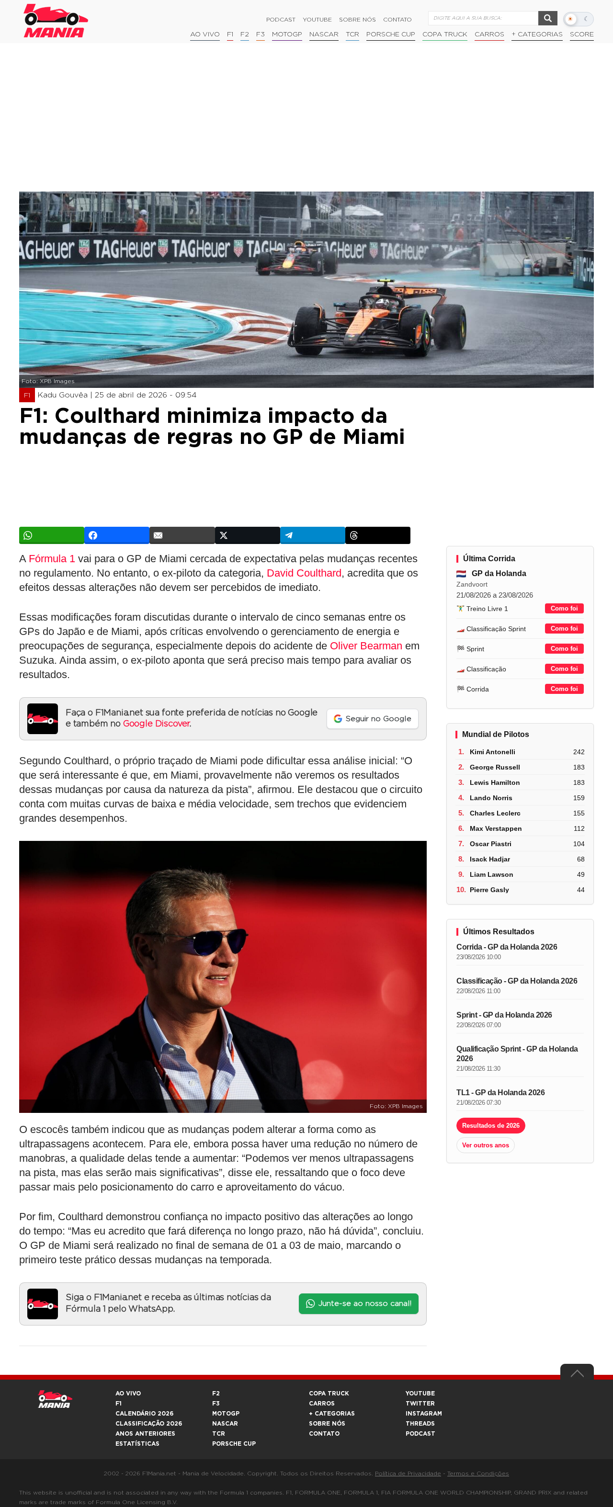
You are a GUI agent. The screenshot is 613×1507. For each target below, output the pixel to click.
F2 (244, 34)
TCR (352, 34)
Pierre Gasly (489, 890)
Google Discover (156, 724)
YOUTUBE (420, 1393)
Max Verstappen (496, 828)
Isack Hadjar (490, 859)
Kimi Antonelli (492, 752)
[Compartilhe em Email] (182, 535)
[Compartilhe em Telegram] (312, 535)
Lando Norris (491, 798)
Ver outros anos (485, 1145)
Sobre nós (357, 20)
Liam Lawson (491, 874)
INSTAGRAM (424, 1413)
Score (582, 34)
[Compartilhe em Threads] (377, 535)
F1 (230, 34)
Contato (397, 20)
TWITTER (420, 1403)
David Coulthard (304, 573)
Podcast (280, 20)
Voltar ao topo (577, 1376)
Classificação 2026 (148, 1424)
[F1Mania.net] (56, 20)
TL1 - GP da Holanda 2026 (500, 1092)
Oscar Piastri (490, 844)
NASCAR (324, 34)
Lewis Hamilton (495, 782)
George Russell (495, 767)
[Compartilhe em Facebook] (116, 535)
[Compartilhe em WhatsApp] (51, 535)
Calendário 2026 (144, 1413)
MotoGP (287, 34)
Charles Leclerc (495, 813)
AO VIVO (128, 1393)
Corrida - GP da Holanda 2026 (506, 947)
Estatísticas (137, 1444)
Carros (489, 34)
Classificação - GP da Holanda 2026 (516, 981)
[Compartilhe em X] (247, 535)
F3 (260, 34)
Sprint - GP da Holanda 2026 (504, 1015)
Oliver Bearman (366, 646)
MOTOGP (225, 1413)
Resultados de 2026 (491, 1125)
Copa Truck (444, 34)
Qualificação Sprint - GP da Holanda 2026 (517, 1054)
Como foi (564, 608)
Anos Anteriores (145, 1434)
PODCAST (420, 1434)
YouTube (317, 20)
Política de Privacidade (408, 1473)
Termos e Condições (478, 1473)
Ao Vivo (205, 34)
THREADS (420, 1424)
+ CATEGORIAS (537, 34)
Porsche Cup (390, 34)
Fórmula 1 (52, 559)
